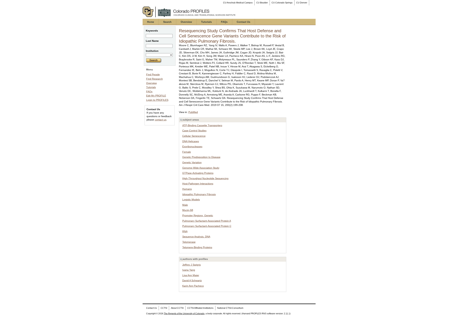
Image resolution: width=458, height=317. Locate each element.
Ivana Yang (188, 269)
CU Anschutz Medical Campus (238, 2)
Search (167, 21)
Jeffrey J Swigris (191, 264)
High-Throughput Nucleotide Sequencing (205, 178)
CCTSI (164, 308)
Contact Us (243, 21)
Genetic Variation (192, 162)
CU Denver (301, 2)
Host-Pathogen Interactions (197, 183)
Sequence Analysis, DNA (196, 236)
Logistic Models (191, 199)
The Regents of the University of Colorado (184, 313)
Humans (187, 189)
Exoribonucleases (192, 146)
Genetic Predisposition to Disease (201, 157)
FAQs (224, 21)
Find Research (154, 78)
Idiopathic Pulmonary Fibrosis (199, 194)
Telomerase (189, 242)
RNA (184, 231)
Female (186, 151)
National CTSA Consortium (230, 308)
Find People (153, 74)
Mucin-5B (187, 210)
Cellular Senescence (194, 136)
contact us (160, 119)
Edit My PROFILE (156, 95)
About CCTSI (177, 308)
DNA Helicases (190, 141)
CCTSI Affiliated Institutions (200, 308)
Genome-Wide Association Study (200, 167)
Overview (186, 21)
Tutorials (206, 21)
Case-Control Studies (194, 130)
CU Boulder (262, 2)
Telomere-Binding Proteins (197, 247)
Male (185, 204)
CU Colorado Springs (282, 2)
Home (150, 21)
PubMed (193, 112)
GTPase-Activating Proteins (197, 173)
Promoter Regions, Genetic (197, 215)
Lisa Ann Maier (190, 275)
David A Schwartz (192, 280)
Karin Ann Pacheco (193, 285)
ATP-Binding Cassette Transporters (202, 125)
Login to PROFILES (157, 100)
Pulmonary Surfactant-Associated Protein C (206, 226)
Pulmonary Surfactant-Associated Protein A (206, 220)
